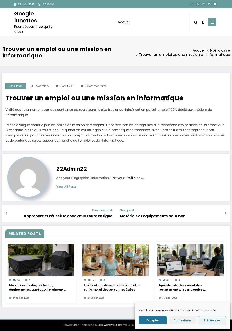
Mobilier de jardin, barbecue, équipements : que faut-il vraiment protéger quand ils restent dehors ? (36, 287)
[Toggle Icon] (212, 22)
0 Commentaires (96, 86)
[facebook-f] (192, 4)
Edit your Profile (123, 178)
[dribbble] (203, 4)
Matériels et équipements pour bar (152, 216)
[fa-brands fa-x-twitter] (198, 4)
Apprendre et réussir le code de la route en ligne (68, 216)
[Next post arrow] (225, 213)
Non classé (16, 86)
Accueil (124, 22)
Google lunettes (25, 17)
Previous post (102, 210)
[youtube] (215, 4)
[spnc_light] (203, 22)
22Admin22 (42, 86)
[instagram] (209, 4)
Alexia (16, 280)
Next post (127, 210)
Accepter (152, 320)
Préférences (212, 320)
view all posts (66, 186)
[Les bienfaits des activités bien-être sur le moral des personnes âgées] (115, 260)
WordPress (110, 325)
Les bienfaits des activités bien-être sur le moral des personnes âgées (112, 287)
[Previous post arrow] (6, 213)
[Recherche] (196, 22)
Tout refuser (182, 320)
